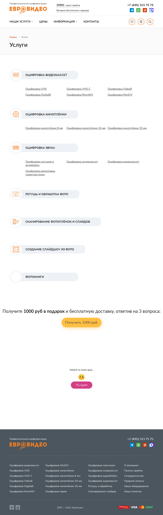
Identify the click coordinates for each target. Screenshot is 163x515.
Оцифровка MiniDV (120, 95)
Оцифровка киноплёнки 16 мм (86, 128)
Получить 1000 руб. (81, 322)
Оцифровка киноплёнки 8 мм (44, 128)
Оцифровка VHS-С (79, 89)
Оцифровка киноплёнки (59, 470)
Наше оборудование (136, 486)
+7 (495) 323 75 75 (140, 5)
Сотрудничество (134, 476)
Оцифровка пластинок (101, 465)
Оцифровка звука (56, 491)
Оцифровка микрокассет (123, 162)
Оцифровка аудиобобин (102, 476)
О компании (131, 465)
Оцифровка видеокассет (24, 465)
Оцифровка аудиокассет (82, 162)
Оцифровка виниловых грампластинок (40, 172)
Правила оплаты (134, 481)
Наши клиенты (133, 491)
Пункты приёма (133, 470)
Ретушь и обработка (100, 486)
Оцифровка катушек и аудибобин (39, 163)
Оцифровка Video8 (120, 89)
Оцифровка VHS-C (21, 476)
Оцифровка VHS (36, 89)
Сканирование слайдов (102, 491)
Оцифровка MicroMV (80, 95)
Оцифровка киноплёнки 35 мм (127, 128)
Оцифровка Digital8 (38, 95)
